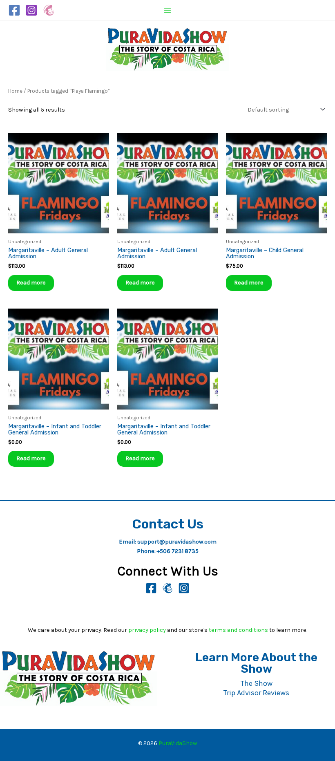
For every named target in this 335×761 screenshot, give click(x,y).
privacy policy (147, 630)
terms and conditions (238, 630)
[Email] (167, 588)
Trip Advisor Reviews (256, 692)
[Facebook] (14, 10)
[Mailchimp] (48, 10)
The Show (256, 683)
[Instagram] (31, 10)
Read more (31, 282)
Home (15, 91)
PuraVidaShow (178, 743)
